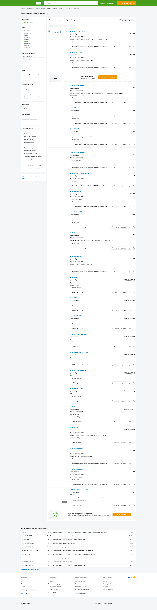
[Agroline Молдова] (27, 3)
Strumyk (72, 232)
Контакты (23, 586)
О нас (22, 581)
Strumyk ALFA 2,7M (76, 316)
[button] (129, 46)
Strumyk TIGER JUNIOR (77, 85)
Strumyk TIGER (74, 129)
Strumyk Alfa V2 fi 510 (76, 191)
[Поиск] (46, 3)
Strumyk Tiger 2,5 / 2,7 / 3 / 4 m (79, 489)
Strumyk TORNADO (76, 52)
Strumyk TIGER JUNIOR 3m (78, 370)
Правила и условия (53, 581)
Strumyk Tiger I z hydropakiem (79, 173)
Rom (22, 593)
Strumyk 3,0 (73, 277)
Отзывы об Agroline (53, 589)
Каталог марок (52, 592)
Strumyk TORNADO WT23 (78, 31)
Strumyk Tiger (74, 427)
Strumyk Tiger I (74, 108)
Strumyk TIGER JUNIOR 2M (78, 334)
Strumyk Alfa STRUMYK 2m (78, 388)
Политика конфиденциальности (56, 584)
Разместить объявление (108, 77)
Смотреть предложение (122, 514)
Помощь (23, 584)
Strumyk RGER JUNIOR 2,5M (79, 352)
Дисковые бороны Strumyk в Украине (30, 569)
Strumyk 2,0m (74, 298)
